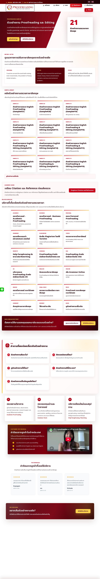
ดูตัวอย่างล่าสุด (13, 39)
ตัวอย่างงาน (77, 5)
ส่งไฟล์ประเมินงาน (28, 39)
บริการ (57, 5)
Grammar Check (42, 418)
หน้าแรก (47, 5)
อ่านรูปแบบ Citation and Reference (82, 190)
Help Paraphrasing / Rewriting (77, 418)
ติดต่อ (89, 10)
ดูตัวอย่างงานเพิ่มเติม (12, 176)
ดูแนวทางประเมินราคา (72, 323)
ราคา (66, 5)
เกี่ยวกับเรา (89, 5)
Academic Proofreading (14, 415)
